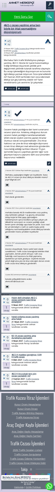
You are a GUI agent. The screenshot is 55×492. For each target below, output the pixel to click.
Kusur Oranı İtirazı (27, 408)
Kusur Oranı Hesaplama (27, 404)
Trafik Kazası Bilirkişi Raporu (27, 413)
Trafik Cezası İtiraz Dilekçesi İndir (27, 462)
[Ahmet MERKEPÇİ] (21, 5)
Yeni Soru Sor (23, 16)
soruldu (14, 51)
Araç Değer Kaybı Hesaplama (27, 431)
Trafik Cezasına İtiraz (21, 49)
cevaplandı (7, 122)
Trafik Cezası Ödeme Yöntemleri (27, 458)
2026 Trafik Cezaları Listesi (27, 450)
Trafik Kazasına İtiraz (27, 417)
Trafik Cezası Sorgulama (27, 454)
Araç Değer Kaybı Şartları (27, 435)
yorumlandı (35, 170)
